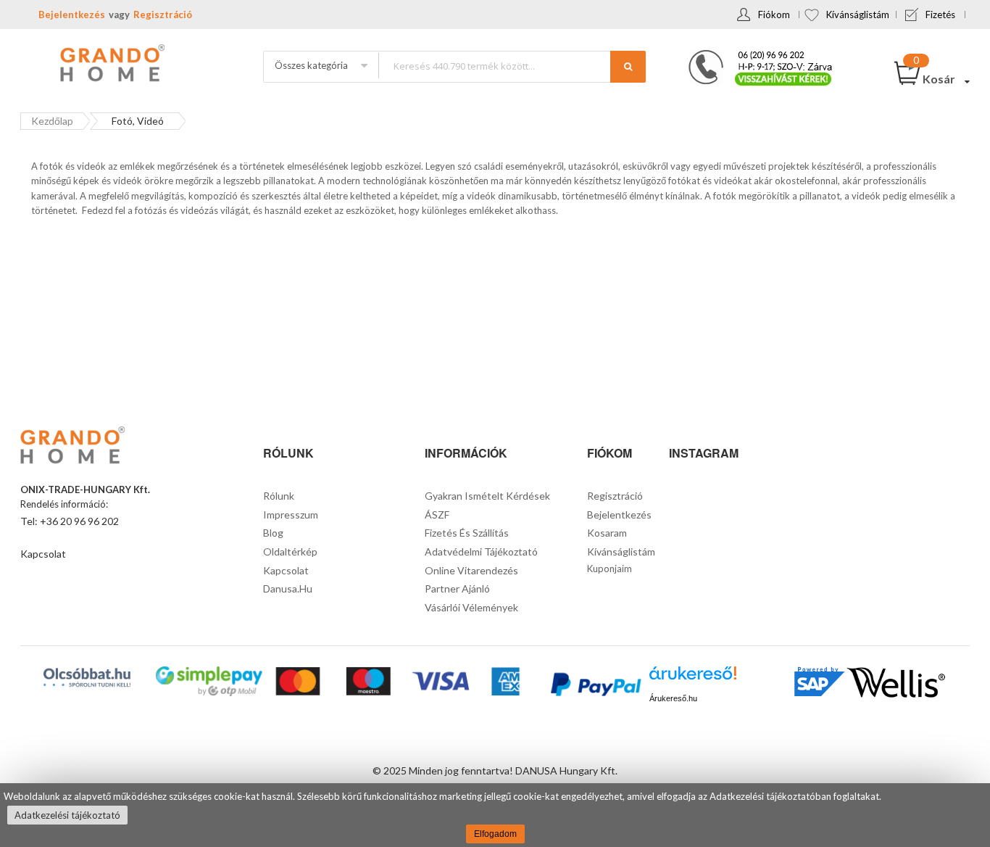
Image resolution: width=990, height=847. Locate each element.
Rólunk (278, 495)
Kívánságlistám (857, 14)
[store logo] (110, 64)
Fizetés (940, 14)
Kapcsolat (43, 554)
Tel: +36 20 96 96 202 (69, 521)
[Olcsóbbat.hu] (86, 677)
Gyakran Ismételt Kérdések (487, 495)
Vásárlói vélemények (471, 607)
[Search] (628, 67)
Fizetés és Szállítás (467, 532)
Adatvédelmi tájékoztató (481, 551)
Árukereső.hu (673, 698)
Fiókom (774, 14)
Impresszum (290, 514)
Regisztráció (162, 14)
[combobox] (511, 65)
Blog (273, 532)
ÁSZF (437, 514)
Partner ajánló (457, 588)
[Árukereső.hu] (692, 678)
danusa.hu (287, 588)
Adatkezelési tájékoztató (67, 815)
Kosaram (607, 532)
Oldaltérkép (290, 551)
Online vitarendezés (471, 570)
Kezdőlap (52, 121)
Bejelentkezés (71, 14)
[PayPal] (594, 686)
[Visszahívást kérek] (754, 54)
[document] (495, 815)
